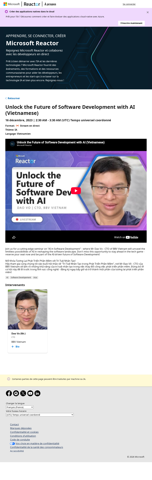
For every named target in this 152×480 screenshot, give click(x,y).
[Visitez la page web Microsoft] (12, 4)
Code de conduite (20, 439)
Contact (14, 424)
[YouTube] (30, 393)
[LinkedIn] (38, 393)
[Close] (147, 12)
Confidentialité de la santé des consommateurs (36, 447)
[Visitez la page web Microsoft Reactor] (32, 4)
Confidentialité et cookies (24, 432)
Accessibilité (17, 451)
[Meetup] (16, 393)
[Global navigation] (141, 4)
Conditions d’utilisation (23, 436)
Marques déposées (21, 428)
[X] (23, 393)
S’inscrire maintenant (131, 23)
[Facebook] (9, 393)
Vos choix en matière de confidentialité (37, 443)
